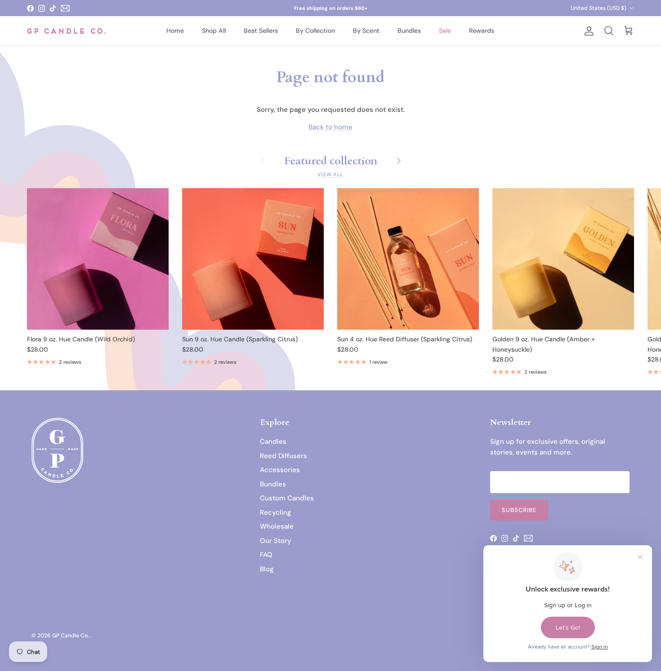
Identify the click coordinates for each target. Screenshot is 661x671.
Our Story (275, 540)
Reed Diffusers (283, 455)
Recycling (275, 512)
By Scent (366, 30)
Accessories (280, 469)
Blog (267, 569)
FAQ (266, 554)
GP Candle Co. (71, 635)
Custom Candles (287, 498)
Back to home (330, 127)
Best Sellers (261, 30)
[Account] (587, 31)
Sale (445, 30)
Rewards (481, 30)
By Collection (315, 30)
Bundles (409, 30)
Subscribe (519, 510)
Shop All (214, 30)
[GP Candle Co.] (66, 31)
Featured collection (330, 160)
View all (330, 174)
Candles (273, 441)
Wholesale (277, 526)
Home (175, 30)
